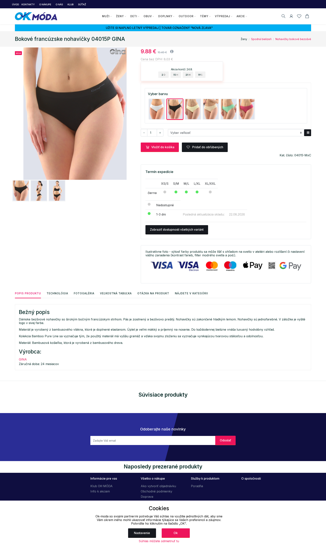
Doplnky (165, 16)
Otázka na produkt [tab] (153, 293)
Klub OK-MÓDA (101, 486)
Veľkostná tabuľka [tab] (116, 293)
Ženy (120, 16)
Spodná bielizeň (261, 39)
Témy (204, 16)
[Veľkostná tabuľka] (307, 132)
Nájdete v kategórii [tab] (191, 293)
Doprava (147, 497)
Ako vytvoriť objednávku (158, 486)
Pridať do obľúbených (207, 147)
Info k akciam (100, 491)
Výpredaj (222, 16)
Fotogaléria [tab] (84, 293)
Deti (133, 16)
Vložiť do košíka (162, 147)
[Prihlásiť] (291, 17)
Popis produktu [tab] (28, 293)
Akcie (241, 16)
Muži (106, 16)
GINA (23, 359)
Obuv (148, 16)
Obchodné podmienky (156, 491)
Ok (176, 533)
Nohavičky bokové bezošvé (293, 39)
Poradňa (197, 486)
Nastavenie (142, 533)
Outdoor (186, 16)
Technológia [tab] (57, 293)
